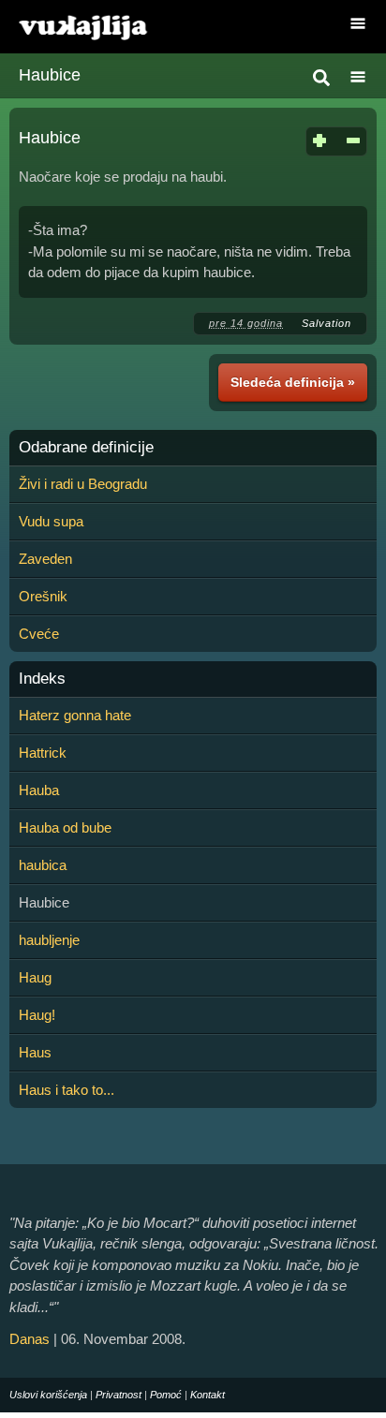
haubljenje (49, 940)
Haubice (50, 75)
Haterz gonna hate (75, 715)
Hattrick (43, 753)
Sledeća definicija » (292, 382)
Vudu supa (51, 521)
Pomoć (166, 1394)
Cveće (39, 634)
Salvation (326, 323)
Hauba (39, 790)
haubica (43, 865)
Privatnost (118, 1394)
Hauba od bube (65, 827)
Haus (35, 1052)
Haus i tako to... (66, 1090)
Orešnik (43, 596)
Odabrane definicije (86, 447)
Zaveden (45, 559)
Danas (29, 1339)
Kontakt (207, 1394)
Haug (35, 977)
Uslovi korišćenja (48, 1394)
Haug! (37, 1015)
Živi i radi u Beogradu (83, 484)
